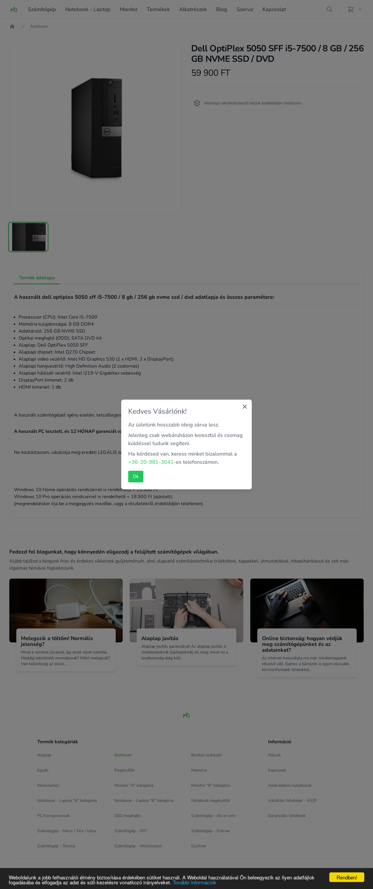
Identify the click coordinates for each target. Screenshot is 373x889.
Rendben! (347, 877)
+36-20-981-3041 (151, 461)
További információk (194, 882)
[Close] (244, 406)
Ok (136, 476)
